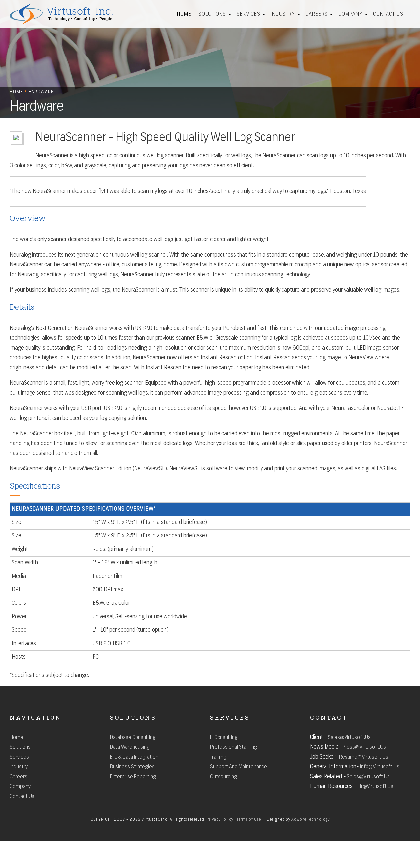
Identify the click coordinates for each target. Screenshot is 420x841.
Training (218, 757)
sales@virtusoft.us (349, 737)
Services (248, 14)
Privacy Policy (220, 820)
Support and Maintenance (238, 767)
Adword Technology (310, 820)
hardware (40, 92)
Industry (283, 14)
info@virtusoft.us (379, 767)
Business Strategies (132, 767)
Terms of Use (249, 820)
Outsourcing (223, 777)
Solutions (212, 14)
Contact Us (388, 14)
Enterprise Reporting (133, 777)
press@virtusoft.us (364, 747)
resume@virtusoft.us (363, 757)
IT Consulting (224, 737)
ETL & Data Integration (134, 757)
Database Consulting (133, 737)
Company (350, 14)
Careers (316, 14)
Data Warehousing (130, 747)
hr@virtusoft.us (375, 786)
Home (184, 14)
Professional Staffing (233, 747)
